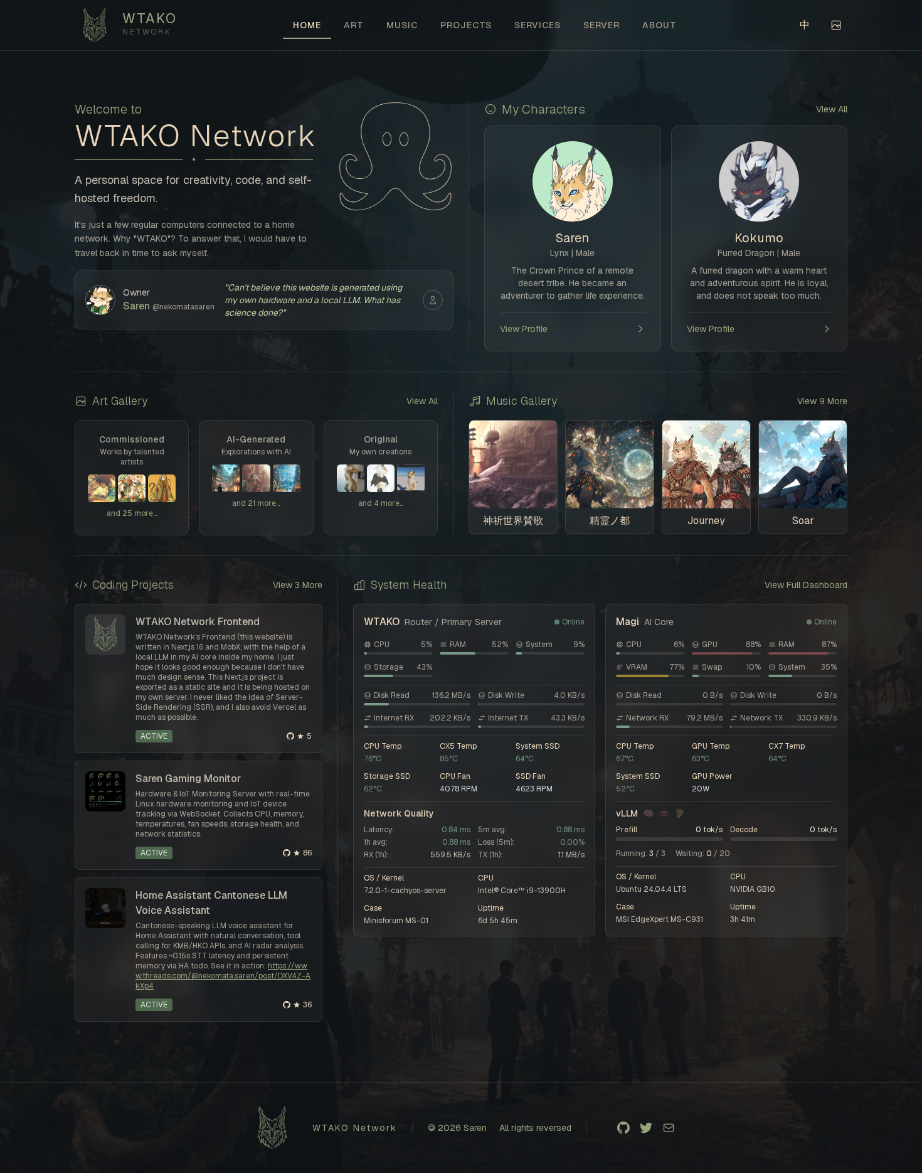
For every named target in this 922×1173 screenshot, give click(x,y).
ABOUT (659, 25)
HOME (307, 25)
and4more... (380, 503)
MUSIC (402, 25)
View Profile (524, 329)
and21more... (256, 503)
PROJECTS (466, 25)
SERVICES (537, 25)
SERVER (601, 25)
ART (354, 25)
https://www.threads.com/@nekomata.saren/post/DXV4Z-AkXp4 (222, 976)
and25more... (132, 513)
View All (831, 109)
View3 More (297, 585)
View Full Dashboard (806, 585)
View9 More (822, 401)
